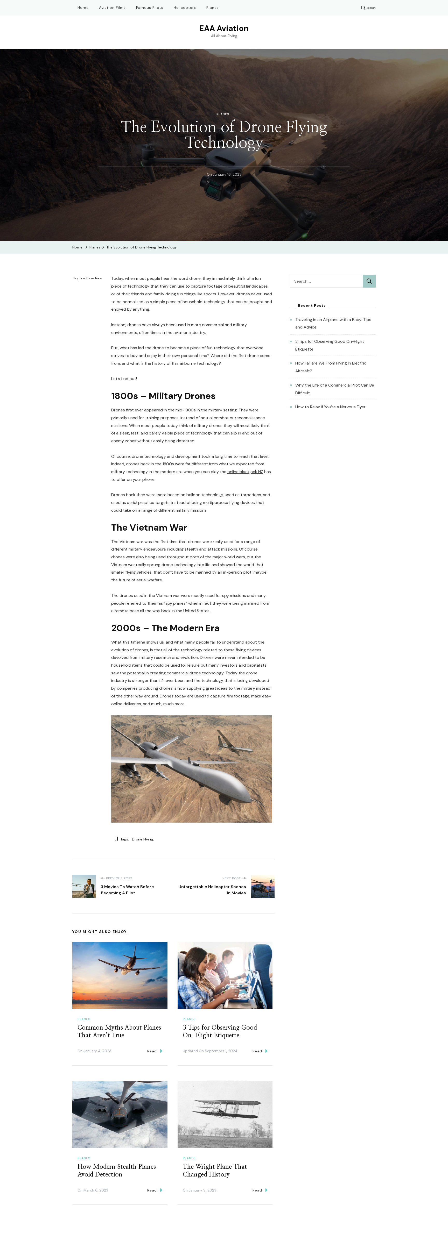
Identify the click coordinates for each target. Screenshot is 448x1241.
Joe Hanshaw (91, 278)
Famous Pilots (149, 7)
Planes (212, 7)
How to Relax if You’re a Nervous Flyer (330, 407)
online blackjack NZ (245, 471)
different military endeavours (138, 549)
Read (152, 1051)
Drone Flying (142, 839)
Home (83, 7)
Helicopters (185, 7)
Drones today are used (182, 696)
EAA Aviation (224, 28)
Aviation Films (112, 7)
